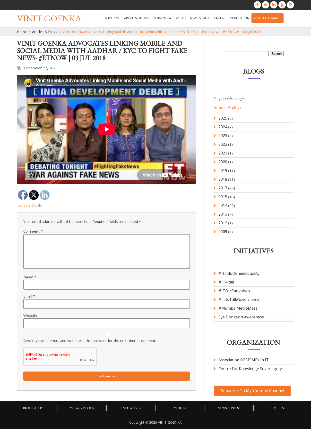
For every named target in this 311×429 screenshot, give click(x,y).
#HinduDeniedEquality (238, 273)
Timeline (220, 18)
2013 (222, 214)
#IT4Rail (226, 282)
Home (22, 31)
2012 (222, 223)
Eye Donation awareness (241, 317)
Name (29, 277)
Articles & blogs (44, 31)
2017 (222, 188)
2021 (222, 153)
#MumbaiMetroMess (238, 308)
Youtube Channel (267, 18)
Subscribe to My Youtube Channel (252, 390)
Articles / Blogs (136, 18)
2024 (222, 127)
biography (33, 408)
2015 (222, 196)
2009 (222, 231)
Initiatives (161, 18)
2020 (222, 161)
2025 (222, 118)
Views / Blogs (82, 408)
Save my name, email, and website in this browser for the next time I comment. (89, 340)
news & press (199, 18)
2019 (222, 170)
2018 (222, 179)
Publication (239, 18)
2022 (222, 144)
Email (29, 296)
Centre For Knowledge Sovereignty (250, 368)
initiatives (131, 408)
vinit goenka (49, 18)
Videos (181, 18)
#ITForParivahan (234, 290)
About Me (112, 18)
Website (30, 315)
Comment (33, 231)
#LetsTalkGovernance (238, 299)
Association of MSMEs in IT (243, 360)
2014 (222, 205)
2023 (222, 135)
